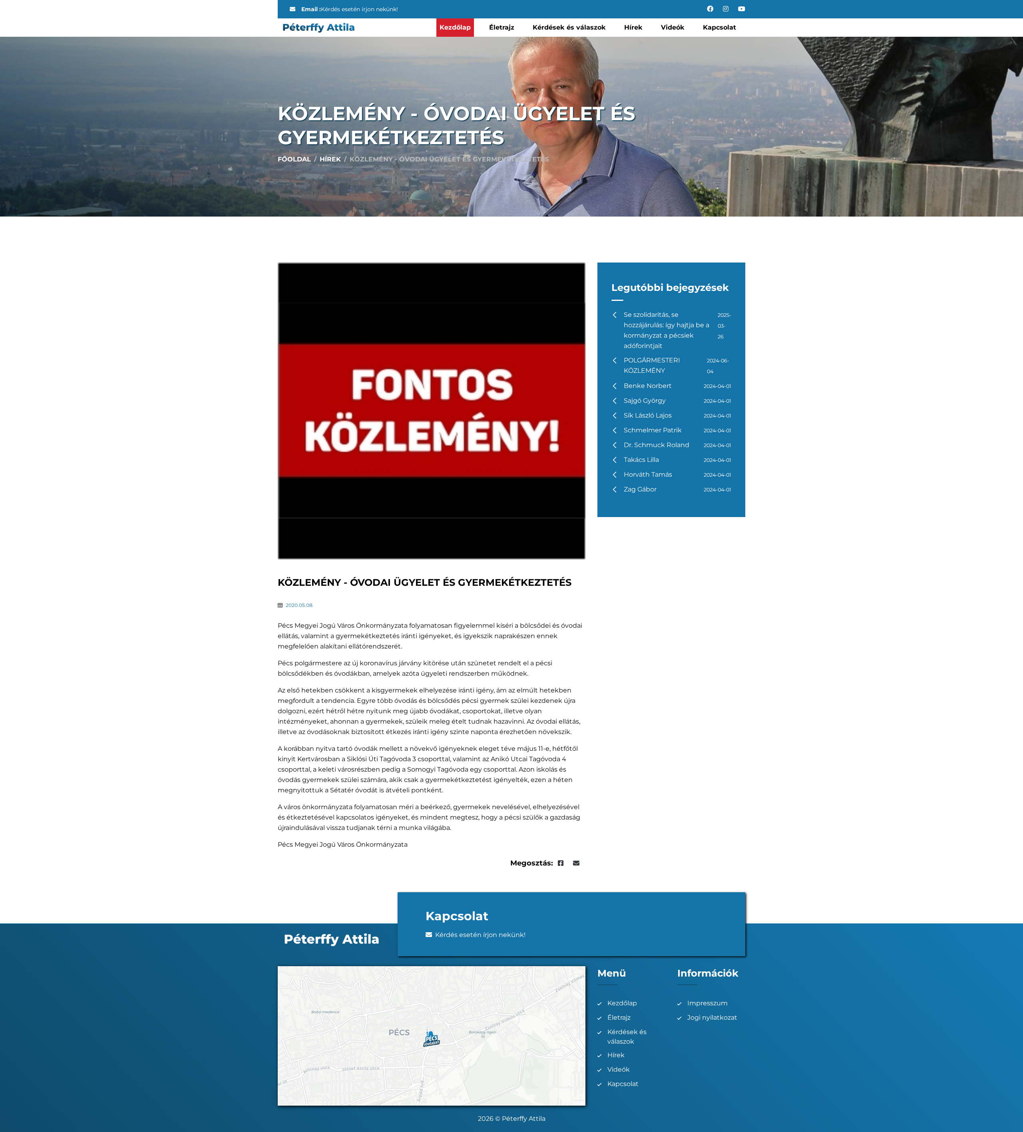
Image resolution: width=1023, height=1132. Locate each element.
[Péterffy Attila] (319, 27)
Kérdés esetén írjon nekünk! (359, 9)
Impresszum (707, 1003)
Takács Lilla (677, 460)
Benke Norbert (677, 386)
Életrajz (501, 27)
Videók (673, 27)
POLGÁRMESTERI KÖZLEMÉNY (676, 365)
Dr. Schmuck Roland (677, 445)
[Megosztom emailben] (576, 863)
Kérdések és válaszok (569, 27)
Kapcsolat (719, 27)
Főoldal (294, 159)
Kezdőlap (455, 27)
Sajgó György (677, 400)
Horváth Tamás (677, 474)
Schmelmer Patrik (677, 430)
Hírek (633, 27)
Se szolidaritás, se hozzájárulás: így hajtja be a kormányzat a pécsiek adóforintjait (677, 330)
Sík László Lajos (677, 415)
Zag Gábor (677, 489)
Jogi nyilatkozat (712, 1017)
